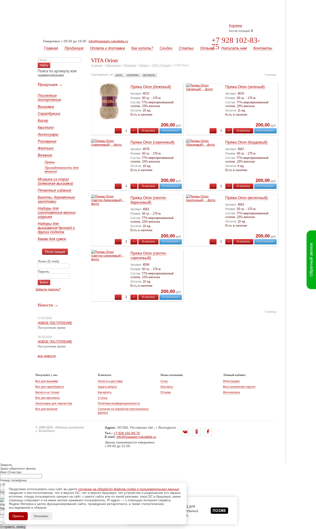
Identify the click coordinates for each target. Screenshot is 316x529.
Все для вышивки (46, 381)
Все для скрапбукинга (49, 386)
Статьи (186, 48)
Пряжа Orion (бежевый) (150, 87)
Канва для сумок (52, 239)
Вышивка (46, 107)
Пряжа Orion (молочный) (246, 198)
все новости (47, 356)
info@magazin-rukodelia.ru (108, 41)
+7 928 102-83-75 (235, 43)
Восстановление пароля (239, 386)
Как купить (105, 392)
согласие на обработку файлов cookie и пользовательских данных (128, 489)
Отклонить (41, 516)
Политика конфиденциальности (119, 403)
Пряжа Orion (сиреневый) (152, 142)
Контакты (262, 48)
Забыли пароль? (48, 289)
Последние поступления (49, 98)
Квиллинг (46, 127)
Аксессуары (48, 134)
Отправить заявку (12, 527)
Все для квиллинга (47, 398)
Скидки (166, 48)
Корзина (235, 26)
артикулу (149, 75)
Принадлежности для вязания (61, 169)
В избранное (170, 130)
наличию (132, 75)
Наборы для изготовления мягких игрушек (57, 212)
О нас (164, 381)
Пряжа (50, 162)
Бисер (43, 121)
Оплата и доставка (107, 48)
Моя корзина (231, 392)
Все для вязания (46, 409)
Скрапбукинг (49, 114)
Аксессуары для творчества (53, 403)
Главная (51, 48)
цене (119, 75)
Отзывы (207, 48)
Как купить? (142, 48)
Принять (18, 516)
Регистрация (55, 252)
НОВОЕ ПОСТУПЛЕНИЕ (55, 323)
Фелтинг (46, 148)
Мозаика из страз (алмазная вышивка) (55, 181)
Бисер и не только (47, 392)
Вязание (45, 155)
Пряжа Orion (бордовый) (246, 142)
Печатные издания (54, 190)
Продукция (74, 48)
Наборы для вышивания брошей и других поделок (56, 228)
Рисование (47, 141)
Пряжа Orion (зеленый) (245, 87)
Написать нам (234, 48)
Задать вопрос (107, 386)
